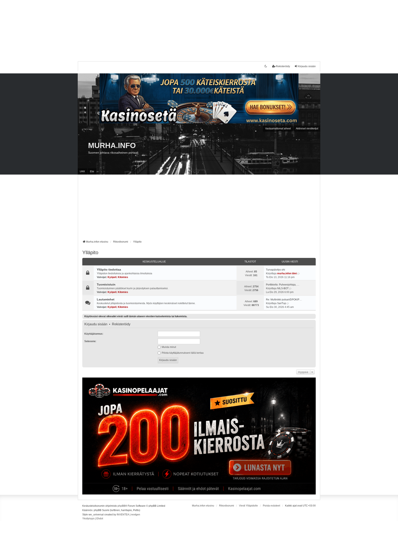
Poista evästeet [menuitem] (271, 505)
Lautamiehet (105, 299)
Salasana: (90, 341)
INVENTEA (123, 514)
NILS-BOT (283, 288)
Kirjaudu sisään (95, 324)
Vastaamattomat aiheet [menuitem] (278, 128)
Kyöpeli (112, 277)
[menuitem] (88, 518)
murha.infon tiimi (287, 273)
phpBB (121, 505)
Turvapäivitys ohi (275, 269)
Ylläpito (90, 252)
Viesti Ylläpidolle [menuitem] (248, 505)
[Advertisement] (124, 29)
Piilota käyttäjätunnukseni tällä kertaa (182, 352)
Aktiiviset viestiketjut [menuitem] (307, 128)
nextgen (135, 514)
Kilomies (123, 277)
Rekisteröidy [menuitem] (283, 66)
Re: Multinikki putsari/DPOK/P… (284, 299)
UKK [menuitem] (82, 171)
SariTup (281, 303)
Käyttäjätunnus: (93, 333)
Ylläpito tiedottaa (109, 269)
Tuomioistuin (106, 284)
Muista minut (168, 347)
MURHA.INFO (112, 145)
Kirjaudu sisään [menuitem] (307, 66)
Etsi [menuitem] (92, 171)
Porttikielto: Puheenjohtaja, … (282, 284)
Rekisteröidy (121, 324)
